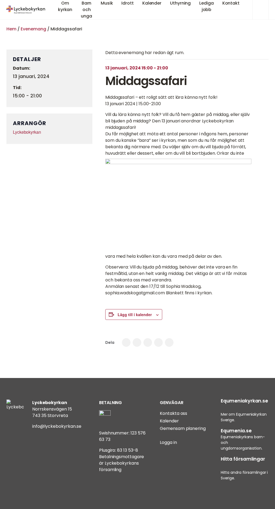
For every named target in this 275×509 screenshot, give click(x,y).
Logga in (168, 442)
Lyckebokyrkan (27, 132)
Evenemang (33, 29)
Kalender (169, 421)
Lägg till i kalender (135, 314)
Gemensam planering (182, 428)
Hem (11, 29)
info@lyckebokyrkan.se (56, 426)
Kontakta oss (173, 413)
